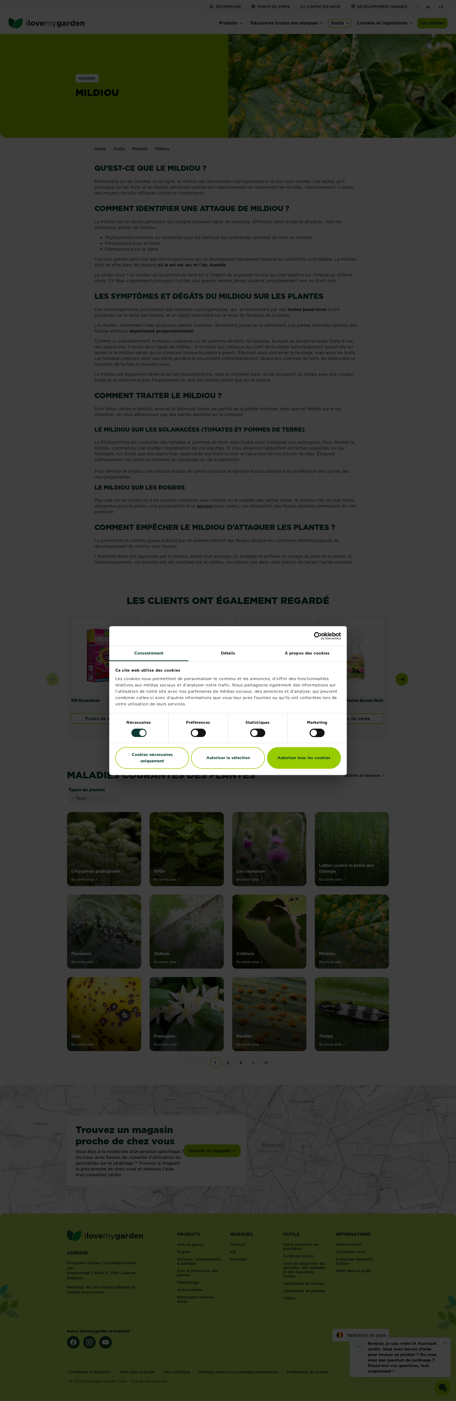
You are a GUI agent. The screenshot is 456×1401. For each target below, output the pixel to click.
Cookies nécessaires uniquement (152, 758)
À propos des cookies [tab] (307, 653)
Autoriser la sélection (228, 758)
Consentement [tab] (148, 653)
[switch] (198, 733)
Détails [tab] (228, 653)
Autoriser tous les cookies (303, 758)
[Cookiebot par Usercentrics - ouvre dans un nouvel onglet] (318, 636)
